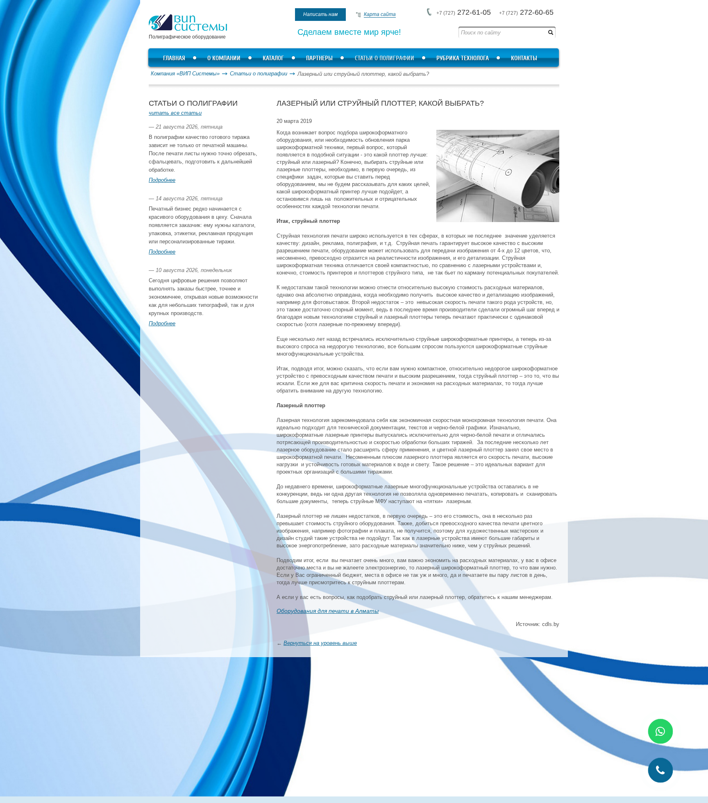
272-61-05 (463, 12)
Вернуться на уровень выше (320, 643)
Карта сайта (380, 14)
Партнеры (319, 58)
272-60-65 (526, 12)
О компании (224, 58)
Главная (174, 58)
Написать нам (320, 14)
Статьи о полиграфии (384, 58)
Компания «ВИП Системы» (185, 73)
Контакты (524, 58)
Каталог (273, 58)
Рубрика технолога (462, 58)
